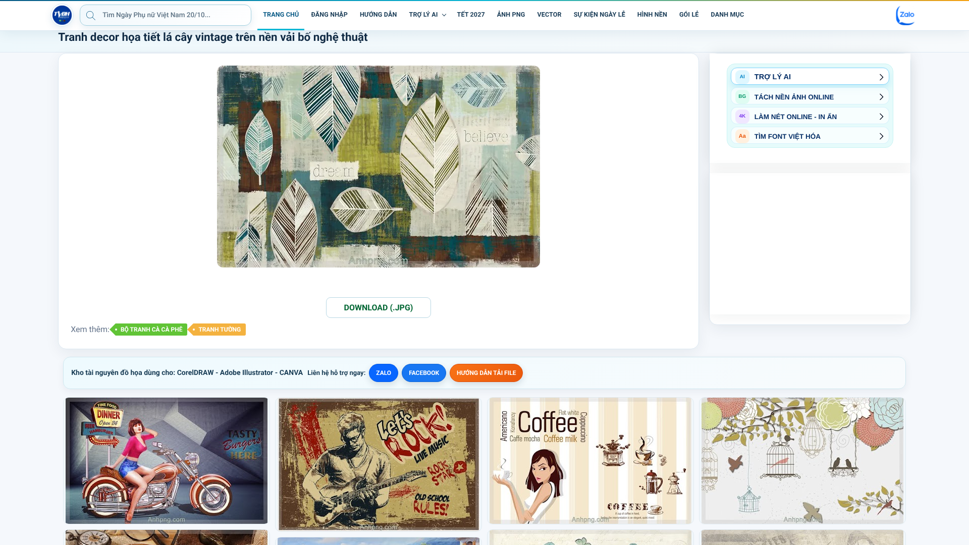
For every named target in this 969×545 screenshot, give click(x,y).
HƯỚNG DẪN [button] (378, 15)
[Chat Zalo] (906, 15)
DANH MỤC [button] (727, 15)
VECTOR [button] (549, 15)
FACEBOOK (424, 372)
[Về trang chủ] (62, 15)
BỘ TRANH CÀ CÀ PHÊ (151, 329)
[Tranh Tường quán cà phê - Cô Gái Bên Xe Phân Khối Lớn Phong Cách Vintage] (167, 461)
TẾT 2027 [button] (471, 15)
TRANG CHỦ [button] (281, 15)
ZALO (383, 372)
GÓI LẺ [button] (689, 15)
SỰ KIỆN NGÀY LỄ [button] (599, 15)
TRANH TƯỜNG (219, 329)
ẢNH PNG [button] (511, 15)
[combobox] (165, 15)
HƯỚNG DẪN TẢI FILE (486, 372)
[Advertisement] (810, 243)
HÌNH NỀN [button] (652, 15)
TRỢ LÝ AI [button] (423, 15)
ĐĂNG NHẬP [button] (329, 15)
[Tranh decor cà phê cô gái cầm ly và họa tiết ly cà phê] (590, 461)
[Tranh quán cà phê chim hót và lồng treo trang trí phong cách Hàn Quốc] (802, 461)
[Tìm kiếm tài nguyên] (91, 15)
